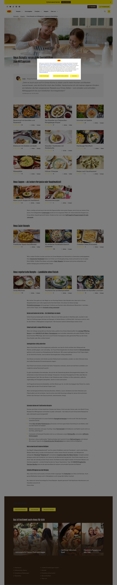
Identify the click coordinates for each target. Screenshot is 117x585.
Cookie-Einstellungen (44, 75)
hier (44, 71)
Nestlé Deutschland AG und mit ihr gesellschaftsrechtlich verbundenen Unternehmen (56, 64)
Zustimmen (74, 75)
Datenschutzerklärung (43, 72)
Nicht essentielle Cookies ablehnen (61, 75)
